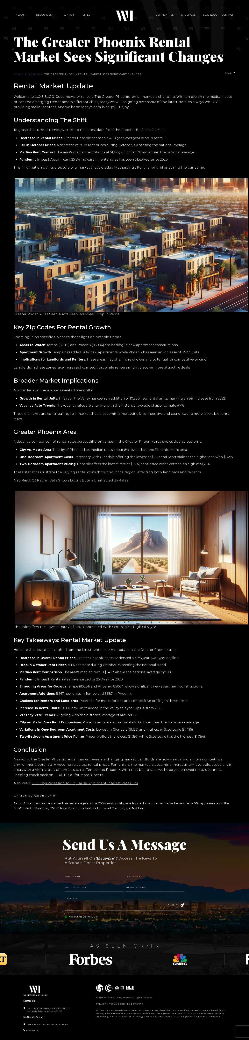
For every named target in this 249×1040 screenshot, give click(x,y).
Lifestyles (188, 14)
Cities (86, 14)
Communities (165, 14)
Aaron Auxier (45, 795)
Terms (113, 1004)
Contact (227, 14)
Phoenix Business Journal (143, 130)
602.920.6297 (190, 1013)
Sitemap (138, 1004)
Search (69, 14)
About (20, 14)
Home (18, 74)
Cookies (125, 1004)
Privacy (101, 1004)
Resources (44, 14)
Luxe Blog (210, 14)
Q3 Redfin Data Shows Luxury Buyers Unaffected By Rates (80, 480)
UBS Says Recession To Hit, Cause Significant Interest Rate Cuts (85, 783)
